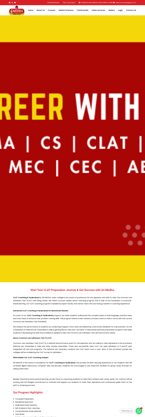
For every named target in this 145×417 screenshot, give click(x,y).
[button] (139, 411)
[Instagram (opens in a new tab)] (12, 3)
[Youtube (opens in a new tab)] (14, 3)
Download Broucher (53, 2)
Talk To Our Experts (69, 2)
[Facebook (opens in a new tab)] (10, 3)
